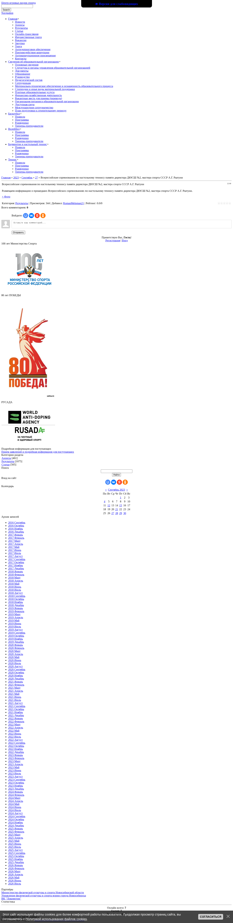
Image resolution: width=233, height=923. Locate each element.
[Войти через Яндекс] (37, 215)
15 (120, 505)
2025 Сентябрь (16, 853)
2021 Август (15, 703)
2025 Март (14, 834)
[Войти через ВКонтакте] (31, 215)
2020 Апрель (15, 654)
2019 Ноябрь (15, 638)
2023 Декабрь (16, 788)
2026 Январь (15, 865)
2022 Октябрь (16, 745)
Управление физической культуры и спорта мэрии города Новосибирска (43, 895)
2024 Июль (14, 810)
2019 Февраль (16, 611)
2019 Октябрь (16, 635)
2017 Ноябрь (15, 565)
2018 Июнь (14, 586)
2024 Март (14, 798)
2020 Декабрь (16, 678)
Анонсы (6, 458)
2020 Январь (15, 644)
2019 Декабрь (16, 641)
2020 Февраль (16, 648)
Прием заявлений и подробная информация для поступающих (37, 451)
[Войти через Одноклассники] (43, 215)
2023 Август (15, 776)
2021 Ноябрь (15, 712)
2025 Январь (15, 828)
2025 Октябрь (16, 856)
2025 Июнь (14, 843)
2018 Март (14, 577)
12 (108, 505)
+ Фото (6, 196)
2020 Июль (14, 663)
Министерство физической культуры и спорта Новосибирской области (42, 892)
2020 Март (14, 651)
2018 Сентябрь (16, 596)
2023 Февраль (16, 758)
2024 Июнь (14, 807)
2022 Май (13, 730)
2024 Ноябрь (15, 822)
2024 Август (15, 813)
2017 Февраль (16, 537)
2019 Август (15, 629)
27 (36, 177)
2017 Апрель (15, 544)
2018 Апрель (15, 580)
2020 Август (15, 666)
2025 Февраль (16, 831)
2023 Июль (14, 773)
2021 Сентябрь (16, 706)
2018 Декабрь (16, 605)
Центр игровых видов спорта (18, 2)
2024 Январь (15, 791)
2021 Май (13, 693)
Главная (6, 177)
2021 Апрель (15, 690)
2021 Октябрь (16, 709)
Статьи (6, 464)
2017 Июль (14, 553)
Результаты (21, 203)
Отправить (18, 232)
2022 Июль (14, 736)
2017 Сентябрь (16, 559)
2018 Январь (15, 571)
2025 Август (15, 850)
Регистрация (112, 240)
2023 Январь (15, 755)
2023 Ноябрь (15, 785)
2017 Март (14, 540)
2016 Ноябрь (15, 528)
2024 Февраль (16, 794)
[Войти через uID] (25, 215)
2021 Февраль (16, 684)
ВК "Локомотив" (11, 898)
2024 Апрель (15, 801)
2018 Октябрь (16, 599)
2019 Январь (15, 608)
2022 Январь (15, 718)
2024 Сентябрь (16, 816)
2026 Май (13, 877)
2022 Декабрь (16, 752)
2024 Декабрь (16, 825)
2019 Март (14, 614)
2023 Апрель (15, 764)
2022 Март (14, 724)
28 (116, 513)
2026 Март (14, 871)
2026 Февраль (16, 868)
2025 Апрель (15, 837)
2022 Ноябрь (15, 749)
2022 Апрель (15, 727)
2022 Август (15, 739)
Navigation (7, 13)
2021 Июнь (14, 697)
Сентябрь (26, 177)
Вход (125, 240)
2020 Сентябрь (16, 669)
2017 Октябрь (16, 562)
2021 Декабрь (16, 715)
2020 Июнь (14, 660)
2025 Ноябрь (15, 859)
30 (124, 513)
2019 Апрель (15, 617)
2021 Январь (15, 681)
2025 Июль (14, 846)
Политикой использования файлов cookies (56, 919)
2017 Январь (15, 534)
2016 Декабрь (16, 531)
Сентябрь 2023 (116, 489)
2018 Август (15, 592)
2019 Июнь (14, 623)
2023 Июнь (14, 770)
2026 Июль (14, 883)
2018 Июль (14, 589)
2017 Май (13, 547)
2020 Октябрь (16, 672)
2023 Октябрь (16, 782)
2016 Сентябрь (16, 522)
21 (116, 509)
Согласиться (210, 916)
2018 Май (13, 583)
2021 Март (14, 687)
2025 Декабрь (16, 862)
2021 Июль (14, 700)
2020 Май (13, 657)
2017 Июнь (14, 550)
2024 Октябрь (16, 819)
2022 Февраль (16, 721)
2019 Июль (14, 626)
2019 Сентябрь (16, 632)
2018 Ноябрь (15, 602)
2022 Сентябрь (16, 742)
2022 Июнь (14, 733)
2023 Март (14, 761)
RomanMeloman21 (73, 203)
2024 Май (13, 804)
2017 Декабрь (16, 568)
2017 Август (15, 556)
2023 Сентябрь (16, 779)
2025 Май (13, 840)
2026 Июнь (14, 880)
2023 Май (13, 767)
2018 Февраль (16, 574)
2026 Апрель (15, 874)
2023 (16, 177)
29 (120, 513)
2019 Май (13, 620)
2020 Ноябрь (15, 675)
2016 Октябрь (16, 525)
